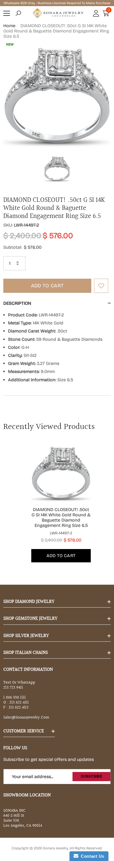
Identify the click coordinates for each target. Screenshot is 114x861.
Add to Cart (47, 286)
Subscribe (91, 776)
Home (9, 25)
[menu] (6, 13)
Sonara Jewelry (56, 848)
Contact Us (91, 856)
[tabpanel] (57, 502)
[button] (18, 13)
